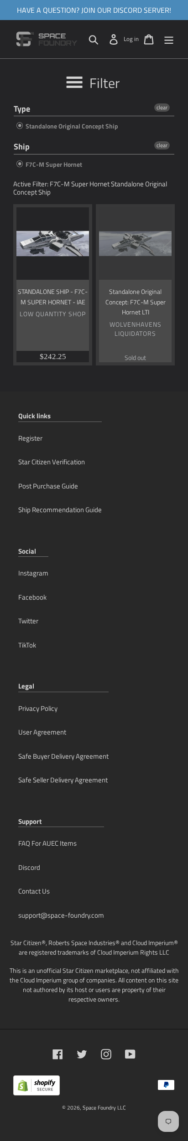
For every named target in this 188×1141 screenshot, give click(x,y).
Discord (29, 867)
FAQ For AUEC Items (47, 843)
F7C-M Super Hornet (53, 164)
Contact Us (34, 891)
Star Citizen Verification (51, 462)
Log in (131, 38)
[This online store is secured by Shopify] (36, 1088)
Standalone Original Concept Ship (71, 126)
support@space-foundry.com (61, 915)
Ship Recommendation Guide (60, 509)
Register (30, 438)
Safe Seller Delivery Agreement (63, 780)
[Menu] (169, 39)
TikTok (27, 645)
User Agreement (42, 732)
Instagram (33, 573)
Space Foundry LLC (104, 1107)
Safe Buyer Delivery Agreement (63, 756)
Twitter (28, 621)
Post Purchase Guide (48, 486)
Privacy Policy (37, 708)
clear (162, 107)
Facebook (32, 597)
